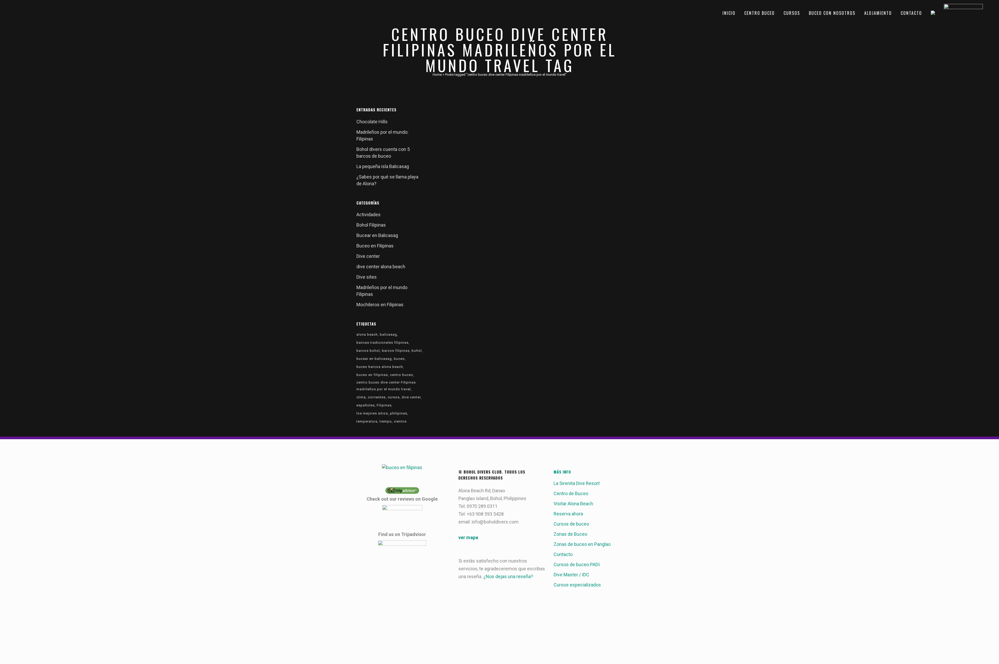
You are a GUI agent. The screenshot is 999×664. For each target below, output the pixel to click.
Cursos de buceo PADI (577, 564)
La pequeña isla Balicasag (382, 166)
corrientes (377, 397)
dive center (411, 397)
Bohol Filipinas (371, 225)
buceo (399, 359)
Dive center (368, 256)
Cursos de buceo (571, 524)
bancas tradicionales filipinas (382, 342)
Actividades (368, 214)
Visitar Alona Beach (573, 503)
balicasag (388, 334)
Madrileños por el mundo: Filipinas (469, 160)
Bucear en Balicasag (377, 235)
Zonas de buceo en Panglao (582, 544)
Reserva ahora (568, 513)
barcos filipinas (395, 351)
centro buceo (401, 375)
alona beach (367, 334)
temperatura (366, 421)
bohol (417, 351)
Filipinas (384, 405)
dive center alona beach (380, 266)
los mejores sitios (372, 413)
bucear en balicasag (374, 359)
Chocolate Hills (372, 121)
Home (437, 74)
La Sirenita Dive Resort (577, 483)
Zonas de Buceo (570, 534)
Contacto (563, 554)
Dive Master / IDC (571, 574)
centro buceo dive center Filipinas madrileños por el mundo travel (386, 385)
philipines (398, 413)
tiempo (386, 421)
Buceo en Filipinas (375, 245)
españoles (365, 405)
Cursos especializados (577, 585)
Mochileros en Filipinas (380, 304)
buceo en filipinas (372, 375)
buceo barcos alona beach (379, 367)
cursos (394, 397)
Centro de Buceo (571, 493)
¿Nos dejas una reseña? (508, 576)
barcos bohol (368, 351)
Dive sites (366, 277)
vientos (400, 421)
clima (361, 397)
